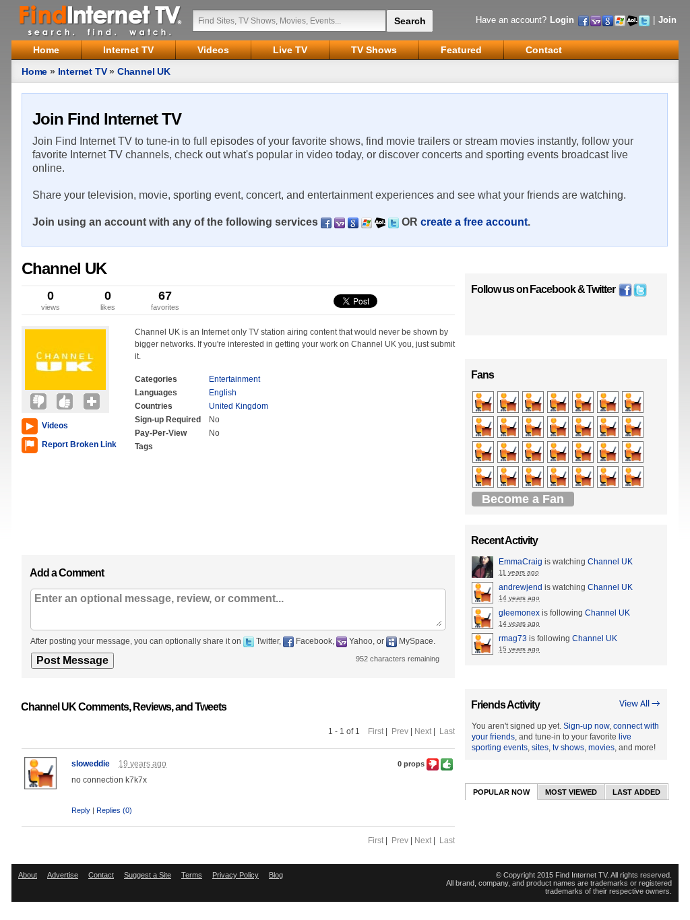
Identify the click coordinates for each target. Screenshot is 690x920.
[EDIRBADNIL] (584, 477)
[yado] (559, 452)
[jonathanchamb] (634, 477)
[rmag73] (484, 427)
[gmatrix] (509, 402)
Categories (156, 379)
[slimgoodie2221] (559, 402)
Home (34, 71)
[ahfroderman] (534, 477)
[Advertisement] (62, 501)
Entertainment (234, 379)
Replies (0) (114, 810)
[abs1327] (534, 402)
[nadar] (484, 452)
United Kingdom (238, 406)
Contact (101, 875)
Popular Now (501, 792)
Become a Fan (523, 499)
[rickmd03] (609, 452)
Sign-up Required (168, 419)
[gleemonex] (484, 402)
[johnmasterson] (509, 427)
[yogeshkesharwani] (634, 452)
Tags (144, 446)
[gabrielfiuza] (609, 477)
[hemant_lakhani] (634, 427)
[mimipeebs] (634, 402)
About (27, 875)
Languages (156, 392)
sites (540, 747)
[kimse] (584, 402)
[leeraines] (609, 402)
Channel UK (143, 71)
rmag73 (513, 638)
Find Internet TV (101, 20)
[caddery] (559, 427)
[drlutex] (484, 477)
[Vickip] (609, 427)
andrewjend (520, 587)
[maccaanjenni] (534, 427)
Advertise (62, 875)
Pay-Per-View (161, 433)
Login (562, 20)
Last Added (636, 792)
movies (601, 747)
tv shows (568, 747)
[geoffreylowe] (559, 477)
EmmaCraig (520, 561)
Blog (276, 875)
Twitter (600, 289)
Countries (153, 406)
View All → (639, 704)
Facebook (552, 289)
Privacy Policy (235, 875)
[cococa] (509, 477)
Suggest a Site (147, 875)
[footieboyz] (584, 427)
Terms (191, 875)
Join (667, 20)
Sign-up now (586, 726)
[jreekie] (584, 452)
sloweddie (90, 763)
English (223, 392)
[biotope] (509, 452)
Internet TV (82, 71)
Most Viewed (571, 792)
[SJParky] (534, 452)
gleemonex (519, 613)
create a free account (474, 222)
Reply (80, 810)
